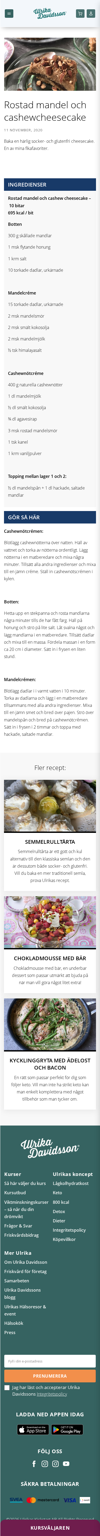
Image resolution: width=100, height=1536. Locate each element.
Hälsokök (13, 1323)
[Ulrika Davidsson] (34, 1464)
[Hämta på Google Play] (67, 1429)
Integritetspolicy (69, 1230)
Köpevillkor (64, 1239)
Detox (59, 1211)
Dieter (59, 1221)
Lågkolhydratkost (71, 1183)
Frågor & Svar (18, 1226)
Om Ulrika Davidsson (25, 1262)
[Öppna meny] (9, 13)
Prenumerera (50, 1376)
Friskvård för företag (25, 1271)
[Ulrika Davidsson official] (45, 1464)
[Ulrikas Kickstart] (55, 1464)
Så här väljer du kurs (25, 1183)
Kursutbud (15, 1193)
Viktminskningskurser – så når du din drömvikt (26, 1209)
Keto (57, 1193)
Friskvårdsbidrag (21, 1235)
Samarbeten (16, 1281)
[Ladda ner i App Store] (33, 1429)
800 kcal (61, 1202)
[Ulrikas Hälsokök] (66, 1464)
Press (9, 1332)
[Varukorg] (80, 13)
